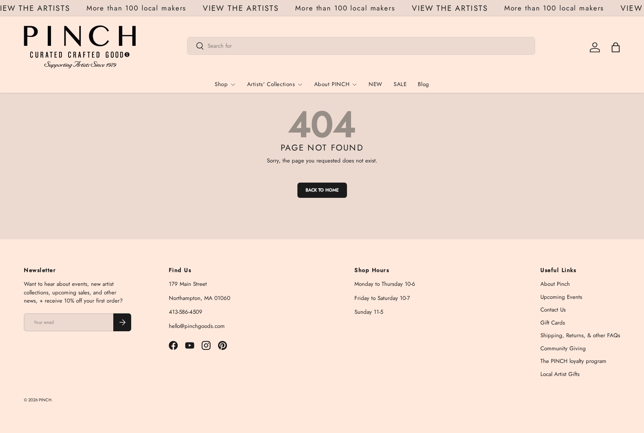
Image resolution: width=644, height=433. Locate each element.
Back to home (322, 190)
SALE (400, 84)
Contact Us (553, 310)
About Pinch (555, 284)
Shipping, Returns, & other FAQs (580, 335)
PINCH (45, 400)
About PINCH (332, 84)
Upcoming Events (561, 297)
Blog (423, 84)
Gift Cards (552, 323)
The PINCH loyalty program (573, 361)
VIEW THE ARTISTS (243, 8)
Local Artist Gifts (560, 374)
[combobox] (361, 45)
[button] (615, 47)
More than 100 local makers (138, 8)
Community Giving (563, 348)
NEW (375, 84)
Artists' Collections (271, 84)
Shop (221, 84)
